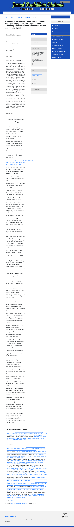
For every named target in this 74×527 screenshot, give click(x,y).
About (42, 12)
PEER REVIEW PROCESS (58, 31)
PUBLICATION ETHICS (58, 37)
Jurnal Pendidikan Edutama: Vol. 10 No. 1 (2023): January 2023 (27, 435)
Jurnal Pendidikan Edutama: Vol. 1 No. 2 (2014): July (33, 453)
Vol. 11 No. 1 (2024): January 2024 (23, 17)
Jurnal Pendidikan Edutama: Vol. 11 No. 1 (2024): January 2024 (29, 485)
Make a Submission (61, 17)
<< (5, 500)
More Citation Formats (38, 63)
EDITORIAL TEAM (57, 25)
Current (14, 12)
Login (68, 2)
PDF (34, 34)
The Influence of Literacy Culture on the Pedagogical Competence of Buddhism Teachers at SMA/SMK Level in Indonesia (27, 483)
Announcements (33, 12)
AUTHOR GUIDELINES (58, 39)
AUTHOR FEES (56, 42)
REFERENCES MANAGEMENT (60, 51)
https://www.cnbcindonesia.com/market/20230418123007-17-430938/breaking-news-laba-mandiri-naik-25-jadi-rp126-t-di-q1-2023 (20, 162)
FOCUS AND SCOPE (57, 34)
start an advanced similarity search (19, 503)
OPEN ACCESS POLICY (58, 54)
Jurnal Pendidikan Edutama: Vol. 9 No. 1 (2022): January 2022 (21, 450)
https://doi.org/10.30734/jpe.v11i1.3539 (15, 43)
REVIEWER (55, 28)
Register (63, 2)
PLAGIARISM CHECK (58, 48)
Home (7, 12)
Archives (22, 12)
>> (13, 500)
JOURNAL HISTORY (57, 57)
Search (66, 12)
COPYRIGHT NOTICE (58, 45)
